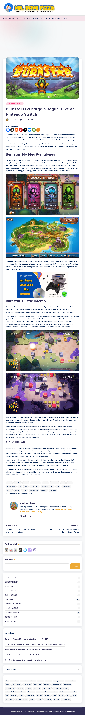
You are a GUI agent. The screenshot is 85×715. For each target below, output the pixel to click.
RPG (68, 695)
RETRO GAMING (11, 617)
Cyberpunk (27, 684)
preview (39, 695)
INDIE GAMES (9, 599)
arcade (40, 681)
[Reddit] (16, 130)
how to (28, 688)
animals (32, 681)
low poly (31, 692)
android (23, 681)
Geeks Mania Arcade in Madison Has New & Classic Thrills (28, 650)
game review (10, 688)
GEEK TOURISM (10, 591)
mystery (54, 692)
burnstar (17, 483)
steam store (34, 490)
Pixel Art (13, 695)
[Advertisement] (42, 37)
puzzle (9, 490)
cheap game (35, 483)
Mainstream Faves (42, 692)
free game (67, 684)
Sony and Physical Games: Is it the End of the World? (26, 639)
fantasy (46, 684)
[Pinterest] (21, 130)
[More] (38, 130)
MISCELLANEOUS (11, 608)
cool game (54, 483)
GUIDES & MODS (11, 595)
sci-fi (74, 695)
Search (9, 559)
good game (34, 486)
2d (7, 681)
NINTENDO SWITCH (14, 104)
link (58, 486)
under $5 (53, 490)
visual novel (66, 699)
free (63, 483)
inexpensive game (47, 486)
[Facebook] (8, 130)
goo (25, 486)
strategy (44, 490)
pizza (21, 695)
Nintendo (63, 692)
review (17, 490)
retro (54, 695)
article (9, 483)
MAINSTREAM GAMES (13, 604)
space (32, 699)
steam (25, 490)
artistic (48, 681)
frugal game (11, 486)
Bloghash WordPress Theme (63, 711)
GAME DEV (9, 586)
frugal (70, 483)
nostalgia (73, 692)
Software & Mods (21, 699)
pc (7, 695)
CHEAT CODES (10, 578)
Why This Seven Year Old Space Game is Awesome (25, 660)
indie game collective (61, 688)
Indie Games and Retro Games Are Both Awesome (25, 655)
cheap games (58, 681)
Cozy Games (16, 684)
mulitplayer (66, 486)
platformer (30, 695)
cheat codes (70, 681)
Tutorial (56, 699)
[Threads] (25, 130)
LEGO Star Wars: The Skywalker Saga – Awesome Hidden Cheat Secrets (35, 644)
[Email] (34, 130)
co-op (45, 483)
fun (20, 486)
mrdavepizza (27, 503)
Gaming (20, 688)
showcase (9, 699)
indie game (46, 688)
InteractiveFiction (11, 692)
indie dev (37, 688)
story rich (48, 699)
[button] (25, 516)
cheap (26, 483)
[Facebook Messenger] (29, 130)
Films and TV (57, 684)
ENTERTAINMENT (11, 582)
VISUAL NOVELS (11, 621)
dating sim (37, 684)
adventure (14, 681)
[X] (12, 130)
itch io (23, 692)
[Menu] (81, 7)
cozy (7, 684)
